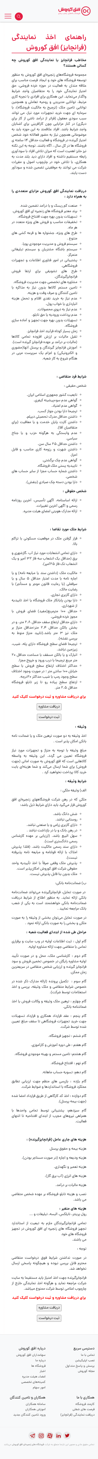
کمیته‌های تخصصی (33, 1382)
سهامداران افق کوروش (31, 1355)
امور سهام (39, 1387)
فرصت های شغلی (83, 1409)
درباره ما (40, 1360)
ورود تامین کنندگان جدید (29, 1415)
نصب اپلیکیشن (85, 1360)
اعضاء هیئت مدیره (34, 1376)
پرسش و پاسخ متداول (80, 1366)
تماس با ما (88, 1355)
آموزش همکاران (35, 1409)
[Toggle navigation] (8, 17)
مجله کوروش (86, 1371)
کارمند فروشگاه (85, 1404)
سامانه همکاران (36, 1404)
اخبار (43, 1371)
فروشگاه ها (38, 1366)
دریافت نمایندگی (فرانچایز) (77, 1415)
